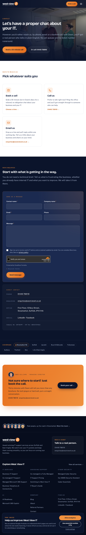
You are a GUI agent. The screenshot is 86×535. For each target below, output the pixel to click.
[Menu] (81, 4)
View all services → (76, 464)
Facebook (30, 318)
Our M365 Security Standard (68, 478)
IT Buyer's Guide (36, 486)
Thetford (17, 350)
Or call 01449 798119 (39, 50)
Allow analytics (70, 518)
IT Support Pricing (37, 478)
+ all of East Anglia (38, 350)
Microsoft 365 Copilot (11, 503)
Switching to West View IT (40, 482)
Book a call (72, 4)
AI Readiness (7, 499)
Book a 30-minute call (14, 50)
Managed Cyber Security (67, 474)
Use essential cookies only (70, 524)
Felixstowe (71, 345)
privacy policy (23, 252)
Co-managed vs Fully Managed (41, 474)
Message (10, 223)
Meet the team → (63, 426)
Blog (32, 499)
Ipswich (43, 345)
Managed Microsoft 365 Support (15, 482)
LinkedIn (21, 318)
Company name (50, 201)
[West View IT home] (10, 4)
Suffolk (34, 345)
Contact (33, 511)
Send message (15, 275)
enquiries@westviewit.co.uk (29, 301)
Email (8, 212)
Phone (46, 212)
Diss (26, 350)
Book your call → (67, 385)
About (32, 503)
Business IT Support (10, 474)
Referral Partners (36, 507)
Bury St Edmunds (57, 345)
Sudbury (7, 350)
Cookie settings (70, 529)
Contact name (11, 201)
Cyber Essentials (64, 482)
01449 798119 (23, 294)
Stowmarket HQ (22, 345)
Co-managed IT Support (11, 478)
